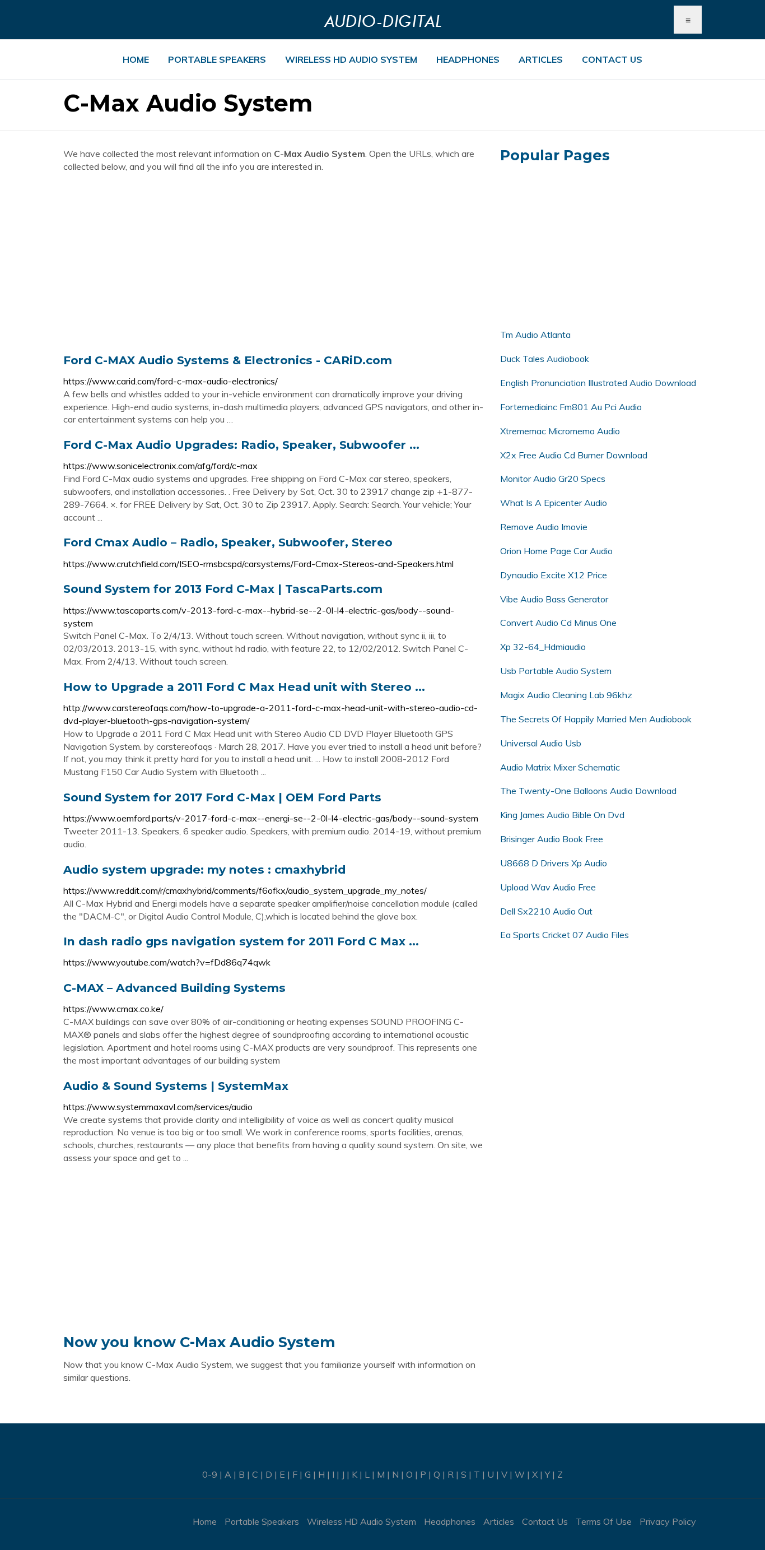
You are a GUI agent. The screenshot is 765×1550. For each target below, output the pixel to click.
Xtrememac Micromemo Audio (560, 431)
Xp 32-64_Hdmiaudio (543, 646)
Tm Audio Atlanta (535, 334)
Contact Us (612, 59)
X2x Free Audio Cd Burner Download (573, 455)
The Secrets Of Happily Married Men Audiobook (596, 719)
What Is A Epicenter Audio (553, 502)
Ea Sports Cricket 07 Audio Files (564, 934)
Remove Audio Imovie (543, 526)
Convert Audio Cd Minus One (558, 622)
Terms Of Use (604, 1521)
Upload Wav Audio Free (548, 887)
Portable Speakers (217, 59)
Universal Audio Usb (540, 743)
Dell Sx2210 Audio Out (546, 911)
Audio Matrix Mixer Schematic (560, 767)
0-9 (209, 1474)
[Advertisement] (273, 262)
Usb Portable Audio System (556, 670)
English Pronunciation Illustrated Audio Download (598, 382)
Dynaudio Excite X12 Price (553, 575)
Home (136, 59)
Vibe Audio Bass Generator (554, 599)
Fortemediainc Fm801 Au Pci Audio (571, 406)
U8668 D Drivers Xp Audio (553, 863)
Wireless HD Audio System (351, 59)
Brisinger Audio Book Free (551, 838)
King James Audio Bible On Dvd (562, 814)
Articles (541, 59)
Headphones (468, 59)
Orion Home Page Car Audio (556, 550)
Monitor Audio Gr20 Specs (552, 478)
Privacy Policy (668, 1521)
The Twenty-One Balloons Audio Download (588, 790)
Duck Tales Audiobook (544, 358)
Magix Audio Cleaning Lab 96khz (566, 694)
